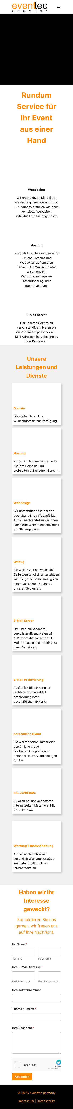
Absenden (22, 1077)
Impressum (26, 1101)
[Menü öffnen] (59, 7)
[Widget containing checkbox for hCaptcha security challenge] (36, 1064)
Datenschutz (46, 1101)
